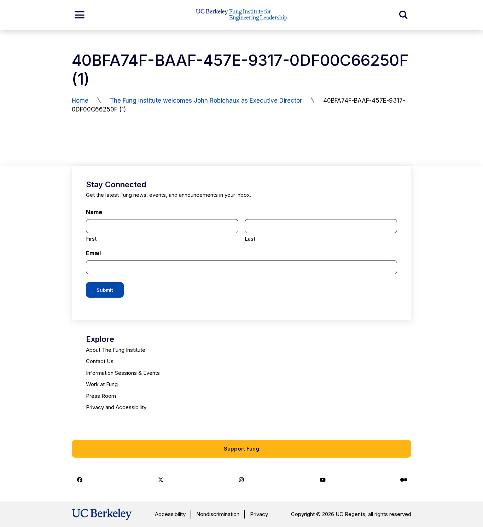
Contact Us (100, 361)
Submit (105, 290)
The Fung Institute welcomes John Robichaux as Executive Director (206, 100)
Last (250, 238)
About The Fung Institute (115, 349)
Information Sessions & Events (123, 373)
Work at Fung (102, 384)
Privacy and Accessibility (116, 407)
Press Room (101, 396)
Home (80, 100)
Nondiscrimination (217, 514)
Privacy (259, 514)
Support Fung (241, 448)
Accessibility (170, 514)
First (91, 238)
